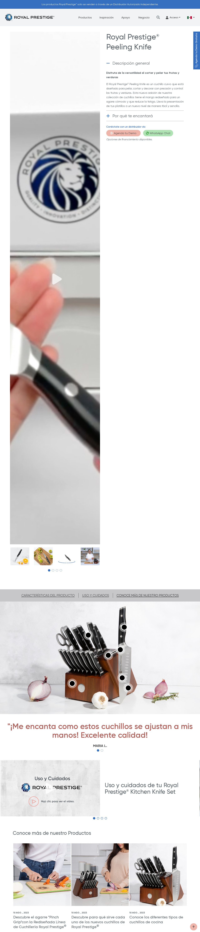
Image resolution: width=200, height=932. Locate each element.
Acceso (174, 17)
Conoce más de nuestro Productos (148, 595)
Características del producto (48, 595)
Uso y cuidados (95, 595)
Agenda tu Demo (125, 133)
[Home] (29, 17)
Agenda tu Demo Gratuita (196, 48)
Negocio (144, 17)
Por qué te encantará (132, 115)
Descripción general (131, 63)
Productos (85, 17)
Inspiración (107, 17)
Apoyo (125, 17)
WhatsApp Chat (160, 133)
